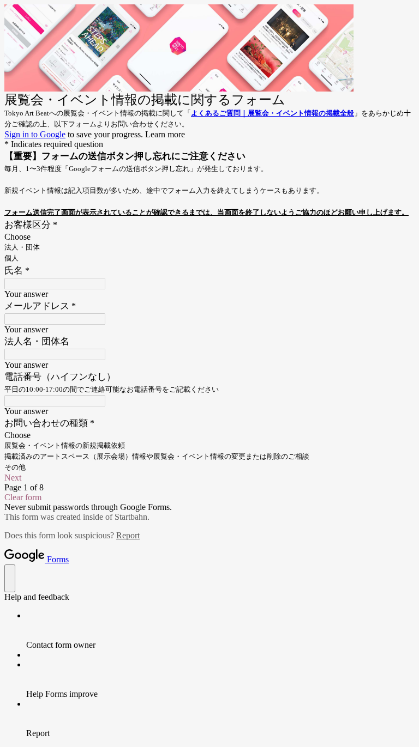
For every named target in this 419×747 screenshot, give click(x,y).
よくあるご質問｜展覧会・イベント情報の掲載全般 (272, 113)
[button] (209, 478)
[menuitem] (220, 630)
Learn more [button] (165, 134)
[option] (209, 237)
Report (128, 535)
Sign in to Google (34, 134)
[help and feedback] (9, 578)
